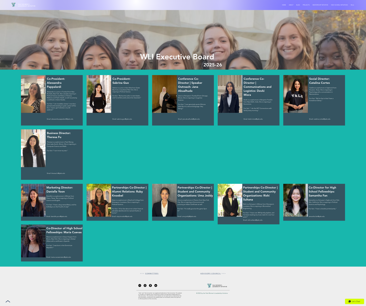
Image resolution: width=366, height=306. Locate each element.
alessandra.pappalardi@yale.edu (62, 119)
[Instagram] (145, 285)
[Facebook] (150, 285)
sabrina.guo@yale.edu (124, 119)
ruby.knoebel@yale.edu (124, 216)
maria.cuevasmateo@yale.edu (61, 257)
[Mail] (139, 285)
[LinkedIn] (155, 285)
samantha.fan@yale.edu (317, 216)
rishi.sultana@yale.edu (255, 220)
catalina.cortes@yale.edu (322, 119)
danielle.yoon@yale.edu (59, 216)
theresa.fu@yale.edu (58, 173)
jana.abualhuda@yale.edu (191, 119)
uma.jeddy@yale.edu (189, 216)
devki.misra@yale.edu (255, 119)
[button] (291, 5)
